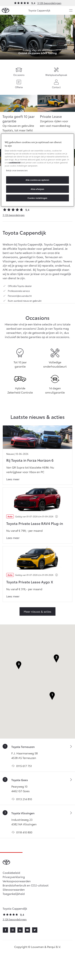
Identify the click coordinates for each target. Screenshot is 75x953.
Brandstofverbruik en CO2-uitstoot (25, 885)
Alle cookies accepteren (37, 179)
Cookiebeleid (11, 872)
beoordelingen (14, 215)
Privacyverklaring (14, 877)
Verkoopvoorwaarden (17, 881)
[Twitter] (35, 930)
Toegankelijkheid (14, 894)
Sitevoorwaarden (14, 889)
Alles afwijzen (37, 188)
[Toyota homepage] (5, 10)
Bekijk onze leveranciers (17, 170)
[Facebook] (5, 930)
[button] (52, 696)
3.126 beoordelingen (49, 3)
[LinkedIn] (20, 930)
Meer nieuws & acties (37, 611)
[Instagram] (13, 930)
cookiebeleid (14, 162)
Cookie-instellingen (37, 197)
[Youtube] (27, 930)
